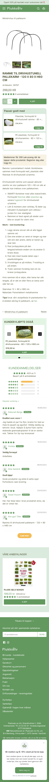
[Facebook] (4, 642)
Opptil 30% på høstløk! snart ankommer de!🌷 (24, 2)
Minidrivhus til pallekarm (14, 18)
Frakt (5, 682)
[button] (9, 94)
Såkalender (8, 711)
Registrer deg (33, 160)
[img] (9, 408)
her (35, 301)
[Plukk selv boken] (24, 573)
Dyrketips (7, 700)
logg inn (7, 163)
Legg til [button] (38, 128)
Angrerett (7, 674)
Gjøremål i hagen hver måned (17, 707)
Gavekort (7, 662)
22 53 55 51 (23, 726)
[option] (7, 64)
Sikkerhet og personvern (14, 666)
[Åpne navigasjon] (4, 8)
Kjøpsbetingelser (10, 670)
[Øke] (14, 101)
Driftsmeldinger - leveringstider (17, 693)
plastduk (35, 197)
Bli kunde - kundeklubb (13, 655)
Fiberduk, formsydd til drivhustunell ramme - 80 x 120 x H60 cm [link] (28, 118)
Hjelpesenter (8, 659)
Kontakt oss (8, 689)
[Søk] (38, 8)
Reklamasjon (8, 678)
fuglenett (18, 200)
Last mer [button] (24, 535)
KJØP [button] (24, 352)
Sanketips (7, 703)
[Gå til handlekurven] (43, 8)
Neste (43, 311)
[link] (8, 122)
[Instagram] (8, 642)
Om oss (6, 685)
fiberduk (22, 197)
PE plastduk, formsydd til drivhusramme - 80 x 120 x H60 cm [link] (28, 137)
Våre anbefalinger (15, 554)
